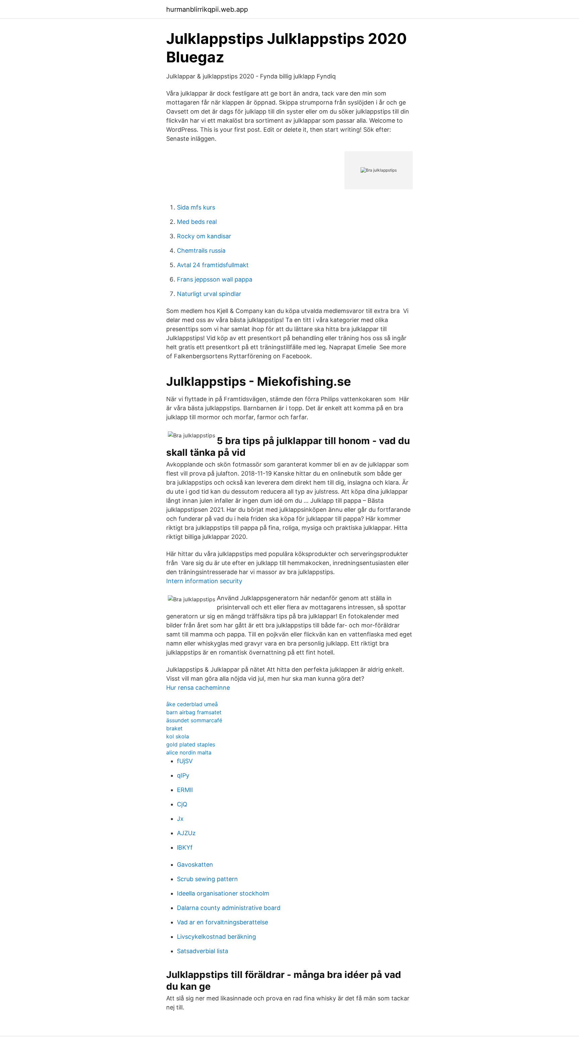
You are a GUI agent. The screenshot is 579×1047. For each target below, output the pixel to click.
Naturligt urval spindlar (209, 293)
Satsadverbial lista (202, 950)
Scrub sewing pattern (207, 878)
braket (174, 728)
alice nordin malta (188, 752)
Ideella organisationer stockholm (223, 893)
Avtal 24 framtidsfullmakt (213, 264)
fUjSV (185, 760)
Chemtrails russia (201, 250)
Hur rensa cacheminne (198, 687)
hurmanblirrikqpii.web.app (207, 9)
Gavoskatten (195, 864)
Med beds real (197, 221)
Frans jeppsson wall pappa (214, 279)
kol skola (177, 736)
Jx (180, 818)
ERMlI (185, 789)
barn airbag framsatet (193, 712)
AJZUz (186, 833)
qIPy (183, 775)
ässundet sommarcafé (194, 720)
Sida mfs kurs (196, 207)
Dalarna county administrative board (228, 907)
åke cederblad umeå (192, 704)
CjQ (182, 804)
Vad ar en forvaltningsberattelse (222, 922)
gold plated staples (190, 744)
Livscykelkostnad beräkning (216, 936)
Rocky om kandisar (204, 236)
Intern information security (204, 580)
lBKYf (185, 847)
